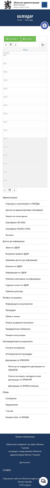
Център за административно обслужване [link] (24, 210)
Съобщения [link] (11, 398)
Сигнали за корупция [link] (15, 348)
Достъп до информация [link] (14, 241)
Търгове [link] (9, 411)
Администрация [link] (10, 197)
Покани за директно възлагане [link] (19, 323)
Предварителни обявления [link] (18, 329)
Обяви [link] (6, 392)
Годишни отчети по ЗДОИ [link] (17, 285)
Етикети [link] (28, 38)
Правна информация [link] (25, 437)
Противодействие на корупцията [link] (17, 341)
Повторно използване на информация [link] (23, 279)
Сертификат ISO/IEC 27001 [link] (18, 229)
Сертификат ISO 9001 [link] (16, 222)
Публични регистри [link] (14, 291)
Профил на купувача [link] (12, 297)
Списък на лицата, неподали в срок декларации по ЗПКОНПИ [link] (24, 378)
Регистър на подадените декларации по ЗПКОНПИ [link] (26, 368)
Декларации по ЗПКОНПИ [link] (17, 360)
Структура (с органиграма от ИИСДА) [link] (23, 204)
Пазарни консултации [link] (15, 335)
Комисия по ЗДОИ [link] (14, 266)
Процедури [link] (11, 310)
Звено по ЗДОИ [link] (13, 247)
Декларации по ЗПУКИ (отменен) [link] (23, 386)
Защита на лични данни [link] (16, 216)
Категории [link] (12, 38)
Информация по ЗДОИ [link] (16, 272)
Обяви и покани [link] (13, 316)
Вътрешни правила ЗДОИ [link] (17, 254)
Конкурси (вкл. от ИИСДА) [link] (17, 417)
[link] (44, 25)
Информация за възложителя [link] (19, 304)
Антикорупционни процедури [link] (19, 354)
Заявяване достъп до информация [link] (22, 260)
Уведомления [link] (12, 405)
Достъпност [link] (25, 462)
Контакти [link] (10, 235)
